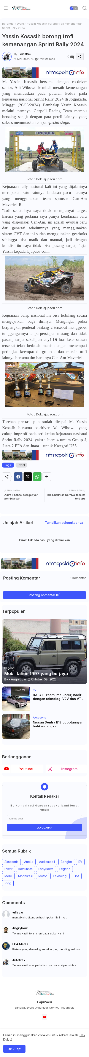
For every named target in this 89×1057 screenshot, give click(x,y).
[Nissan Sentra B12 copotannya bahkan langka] (16, 726)
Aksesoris (11, 862)
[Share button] (47, 476)
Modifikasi (25, 876)
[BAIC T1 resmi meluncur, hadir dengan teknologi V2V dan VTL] (16, 699)
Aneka (28, 862)
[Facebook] (18, 476)
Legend (64, 869)
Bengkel (67, 862)
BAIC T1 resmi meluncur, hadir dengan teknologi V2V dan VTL (58, 697)
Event (20, 23)
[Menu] (6, 8)
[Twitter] (28, 476)
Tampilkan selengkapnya (64, 522)
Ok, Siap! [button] (14, 1049)
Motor (42, 876)
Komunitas (25, 869)
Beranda (8, 23)
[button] (74, 8)
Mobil (8, 876)
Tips (76, 876)
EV (80, 862)
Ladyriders (46, 869)
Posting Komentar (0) (44, 595)
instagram (69, 769)
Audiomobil (47, 862)
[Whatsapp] (37, 476)
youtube (26, 769)
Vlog (8, 883)
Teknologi (60, 876)
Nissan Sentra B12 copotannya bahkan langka (57, 724)
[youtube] (44, 1017)
